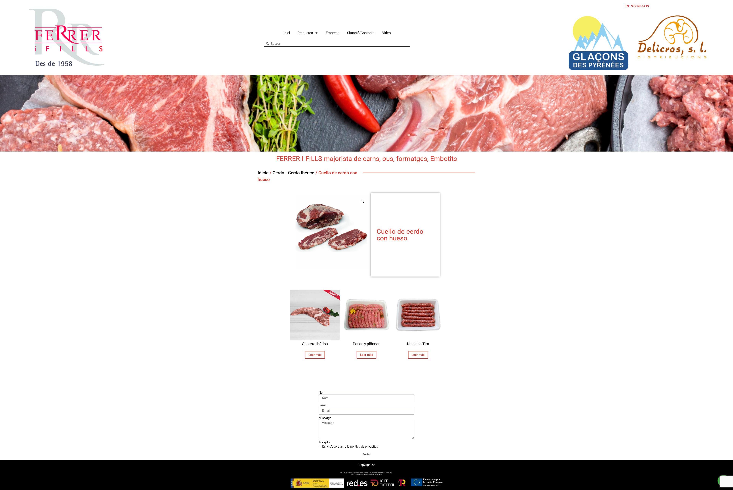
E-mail (323, 405)
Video (386, 33)
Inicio (263, 172)
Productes (305, 33)
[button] (362, 201)
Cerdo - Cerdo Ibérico (293, 172)
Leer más (314, 355)
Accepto (324, 442)
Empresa (332, 33)
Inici (287, 33)
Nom (322, 392)
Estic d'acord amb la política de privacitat (350, 446)
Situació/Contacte (361, 33)
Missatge (325, 418)
